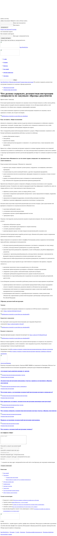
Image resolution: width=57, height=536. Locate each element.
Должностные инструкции (26, 82)
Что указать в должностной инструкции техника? (16, 429)
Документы (5, 75)
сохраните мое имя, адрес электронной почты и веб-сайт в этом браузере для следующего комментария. (28, 462)
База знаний (6, 69)
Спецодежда (6, 488)
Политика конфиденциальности (34, 532)
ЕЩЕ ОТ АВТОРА (24, 371)
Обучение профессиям (8, 72)
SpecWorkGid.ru (5, 82)
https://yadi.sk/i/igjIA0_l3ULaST (15, 324)
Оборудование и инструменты (10, 492)
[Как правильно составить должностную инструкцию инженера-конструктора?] (14, 395)
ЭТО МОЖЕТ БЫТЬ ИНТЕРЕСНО (10, 371)
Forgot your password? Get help (8, 29)
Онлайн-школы (6, 484)
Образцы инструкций (14, 82)
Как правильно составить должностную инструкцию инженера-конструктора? (26, 401)
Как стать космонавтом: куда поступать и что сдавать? (24, 506)
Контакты (5, 65)
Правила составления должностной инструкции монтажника (20, 420)
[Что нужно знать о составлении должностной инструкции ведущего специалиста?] (14, 386)
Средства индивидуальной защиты (11, 490)
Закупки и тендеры (7, 486)
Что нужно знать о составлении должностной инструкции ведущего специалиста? (27, 392)
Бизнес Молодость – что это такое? (20, 502)
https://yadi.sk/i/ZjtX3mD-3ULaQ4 (12, 311)
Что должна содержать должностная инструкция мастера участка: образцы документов (28, 410)
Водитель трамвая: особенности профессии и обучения (26, 500)
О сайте (5, 59)
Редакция (5, 62)
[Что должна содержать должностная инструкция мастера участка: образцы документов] (12, 405)
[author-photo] (4, 361)
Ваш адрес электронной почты (21, 36)
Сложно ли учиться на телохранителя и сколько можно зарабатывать (28, 504)
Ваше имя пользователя (19, 23)
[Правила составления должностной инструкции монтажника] (11, 414)
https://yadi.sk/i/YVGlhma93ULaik (38, 335)
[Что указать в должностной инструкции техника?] (10, 423)
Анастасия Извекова (6, 363)
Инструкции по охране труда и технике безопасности (18, 479)
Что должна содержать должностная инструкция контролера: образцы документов (32, 349)
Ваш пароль (16, 25)
